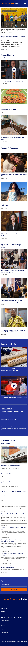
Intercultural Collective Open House (10, 465)
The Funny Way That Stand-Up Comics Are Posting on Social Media (12, 566)
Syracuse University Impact (9, 10)
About (2, 604)
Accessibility (4, 625)
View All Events (5, 443)
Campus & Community (8, 349)
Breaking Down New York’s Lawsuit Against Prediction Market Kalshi (12, 540)
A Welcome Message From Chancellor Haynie (12, 81)
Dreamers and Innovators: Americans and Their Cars (13, 528)
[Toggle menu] (25, 3)
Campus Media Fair (6, 473)
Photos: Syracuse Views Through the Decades (12, 411)
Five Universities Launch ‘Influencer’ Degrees (13, 503)
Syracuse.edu (4, 636)
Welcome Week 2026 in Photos (8, 109)
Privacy (2, 629)
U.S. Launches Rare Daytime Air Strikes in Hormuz (12, 554)
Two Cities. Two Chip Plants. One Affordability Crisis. (13, 514)
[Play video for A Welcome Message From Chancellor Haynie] (14, 69)
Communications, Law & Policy (10, 377)
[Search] (21, 3)
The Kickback (4, 484)
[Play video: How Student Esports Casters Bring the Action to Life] (14, 386)
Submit (13, 589)
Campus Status (4, 632)
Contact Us (4, 608)
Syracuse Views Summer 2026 (8, 419)
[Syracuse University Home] (10, 3)
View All (3, 58)
